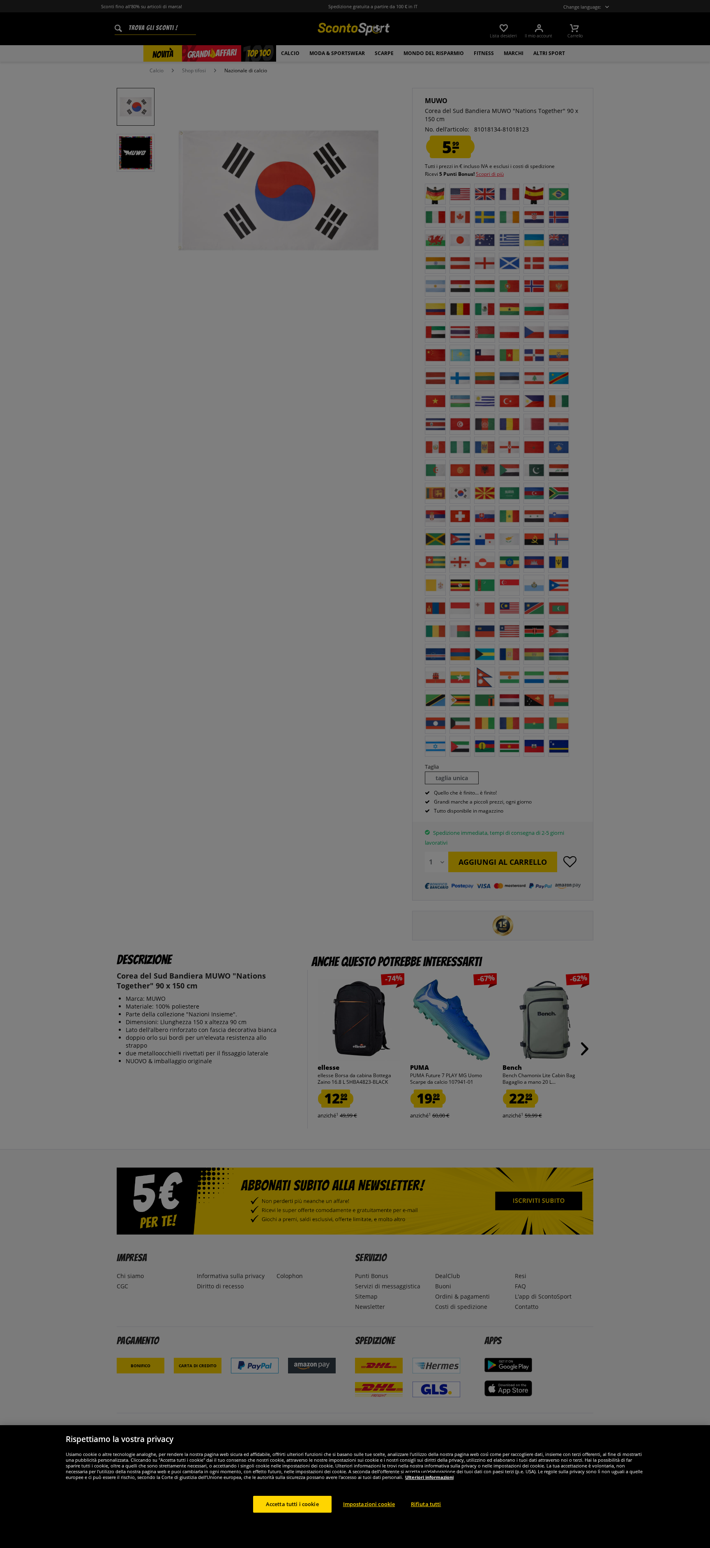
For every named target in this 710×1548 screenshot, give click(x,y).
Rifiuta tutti (426, 1503)
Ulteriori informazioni (429, 1477)
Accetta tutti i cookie (292, 1503)
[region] (355, 1486)
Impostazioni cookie (369, 1503)
